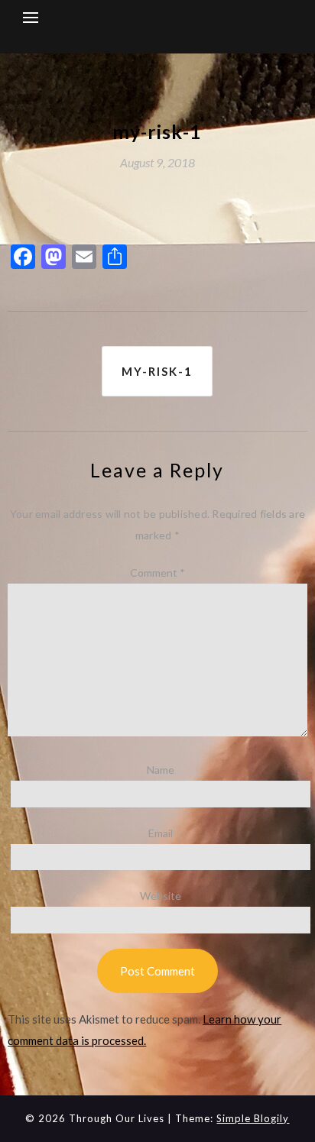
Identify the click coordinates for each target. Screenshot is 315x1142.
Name (160, 769)
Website (160, 895)
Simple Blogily (252, 1118)
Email (160, 833)
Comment (157, 572)
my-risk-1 (157, 371)
